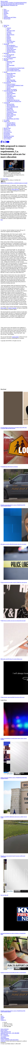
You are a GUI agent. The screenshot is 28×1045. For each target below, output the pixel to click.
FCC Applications (5, 1035)
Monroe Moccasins (11, 73)
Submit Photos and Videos (10, 17)
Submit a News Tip (11, 125)
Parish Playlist (10, 48)
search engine (15, 336)
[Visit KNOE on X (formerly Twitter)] (3, 142)
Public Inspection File (6, 1031)
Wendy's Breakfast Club (11, 5)
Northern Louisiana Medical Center (15, 85)
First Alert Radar (10, 65)
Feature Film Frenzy (11, 49)
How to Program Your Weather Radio (15, 68)
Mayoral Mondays (11, 45)
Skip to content (4, 1)
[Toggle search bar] (1, 21)
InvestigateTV (7, 134)
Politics (8, 36)
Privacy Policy (4, 1030)
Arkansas (9, 28)
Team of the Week (11, 76)
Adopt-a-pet (9, 94)
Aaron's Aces (10, 77)
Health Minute (20, 2)
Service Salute (10, 113)
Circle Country (7, 130)
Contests (6, 16)
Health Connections (11, 114)
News (5, 9)
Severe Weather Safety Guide (13, 70)
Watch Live (6, 10)
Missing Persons (10, 34)
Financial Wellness (11, 93)
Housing (9, 88)
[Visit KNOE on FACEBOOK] (1, 142)
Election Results (10, 54)
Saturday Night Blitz (11, 81)
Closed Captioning (11, 124)
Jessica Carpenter (12, 308)
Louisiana (9, 32)
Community (6, 102)
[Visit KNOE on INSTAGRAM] (5, 142)
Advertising (3, 1037)
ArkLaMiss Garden (11, 96)
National (9, 38)
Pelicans (8, 78)
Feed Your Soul (10, 110)
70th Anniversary (11, 105)
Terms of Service (5, 1029)
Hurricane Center (11, 61)
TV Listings (6, 120)
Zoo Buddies (10, 92)
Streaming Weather (11, 52)
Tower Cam (9, 62)
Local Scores (10, 74)
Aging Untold (8, 2)
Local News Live (8, 132)
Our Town (14, 2)
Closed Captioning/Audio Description (9, 1039)
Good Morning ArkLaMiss (10, 90)
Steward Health (10, 86)
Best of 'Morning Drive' (12, 46)
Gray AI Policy (7, 138)
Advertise (3, 2)
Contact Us (6, 121)
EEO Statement (4, 1034)
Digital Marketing (8, 137)
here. (2, 219)
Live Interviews (10, 98)
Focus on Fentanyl (11, 84)
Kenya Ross (5, 178)
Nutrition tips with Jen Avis (13, 100)
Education (9, 40)
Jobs (8, 126)
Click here (3, 1041)
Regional (9, 37)
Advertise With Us (11, 122)
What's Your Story (11, 41)
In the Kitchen (10, 97)
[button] (6, 26)
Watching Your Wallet (9, 136)
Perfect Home (10, 116)
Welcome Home (10, 104)
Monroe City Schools (12, 89)
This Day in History (11, 57)
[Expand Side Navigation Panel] (2, 6)
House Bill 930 (15, 189)
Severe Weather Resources (13, 69)
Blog (8, 66)
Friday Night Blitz (11, 80)
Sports (5, 14)
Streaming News (10, 50)
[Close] (2, 22)
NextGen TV (7, 129)
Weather (5, 12)
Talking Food (10, 109)
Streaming (6, 13)
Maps (8, 64)
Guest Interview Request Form (14, 101)
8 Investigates (7, 82)
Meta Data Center (11, 30)
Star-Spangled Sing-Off (11, 4)
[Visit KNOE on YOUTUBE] (8, 142)
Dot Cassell (3, 308)
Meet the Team (7, 128)
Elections (6, 53)
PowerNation (7, 133)
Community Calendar (12, 112)
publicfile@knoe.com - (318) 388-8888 (10, 1033)
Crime (8, 29)
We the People (7, 18)
